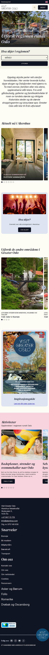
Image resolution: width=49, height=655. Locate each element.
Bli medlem (6, 540)
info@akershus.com (9, 521)
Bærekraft (5, 549)
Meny (42, 7)
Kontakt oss (6, 565)
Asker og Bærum (11, 588)
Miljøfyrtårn (6, 545)
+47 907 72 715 (8, 517)
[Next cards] (44, 154)
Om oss (4, 570)
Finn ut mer (8, 481)
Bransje (4, 536)
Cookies (5, 579)
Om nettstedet (7, 574)
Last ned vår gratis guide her (24, 403)
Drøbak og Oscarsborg (15, 604)
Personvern (6, 583)
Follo (4, 594)
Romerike (7, 599)
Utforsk (24, 63)
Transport (5, 553)
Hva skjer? (25, 230)
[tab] (2, 182)
